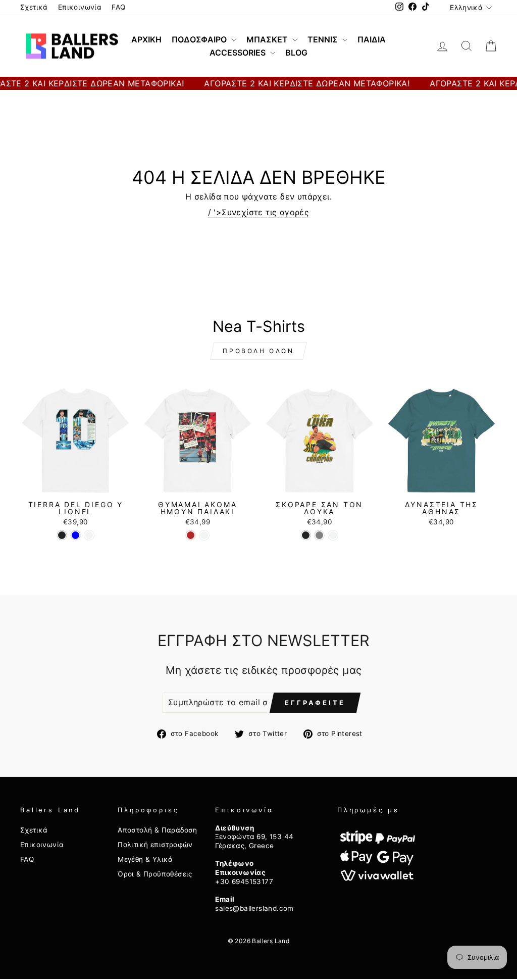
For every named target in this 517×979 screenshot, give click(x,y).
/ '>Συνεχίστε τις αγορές (258, 212)
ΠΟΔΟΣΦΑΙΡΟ (200, 39)
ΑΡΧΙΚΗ (146, 39)
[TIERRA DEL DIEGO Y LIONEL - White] (89, 535)
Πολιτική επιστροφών (155, 845)
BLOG (296, 52)
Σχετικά (34, 7)
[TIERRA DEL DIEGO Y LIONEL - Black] (62, 535)
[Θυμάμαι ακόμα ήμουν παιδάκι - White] (204, 535)
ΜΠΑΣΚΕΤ (268, 39)
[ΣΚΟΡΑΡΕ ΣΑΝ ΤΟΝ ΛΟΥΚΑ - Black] (306, 535)
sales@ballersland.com (254, 908)
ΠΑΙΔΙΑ (371, 39)
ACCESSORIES (239, 52)
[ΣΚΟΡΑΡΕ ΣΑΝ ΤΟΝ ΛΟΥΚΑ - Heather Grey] (319, 535)
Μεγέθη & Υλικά (145, 859)
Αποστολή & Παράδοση (157, 830)
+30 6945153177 (244, 881)
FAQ (118, 7)
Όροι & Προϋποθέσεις (155, 874)
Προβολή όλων (258, 351)
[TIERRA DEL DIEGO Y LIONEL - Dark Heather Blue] (75, 535)
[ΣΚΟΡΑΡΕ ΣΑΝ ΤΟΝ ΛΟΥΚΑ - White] (333, 535)
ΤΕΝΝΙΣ (323, 39)
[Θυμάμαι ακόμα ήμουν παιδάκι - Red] (190, 535)
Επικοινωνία (79, 7)
